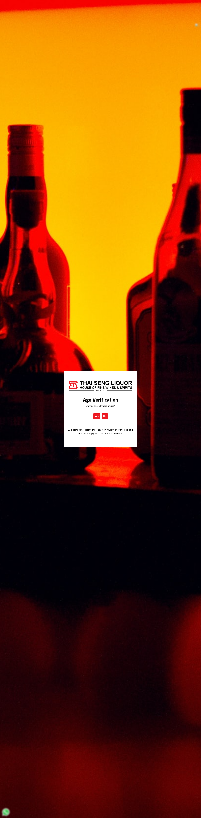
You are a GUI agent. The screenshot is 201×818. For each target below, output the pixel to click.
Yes (97, 416)
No (104, 416)
